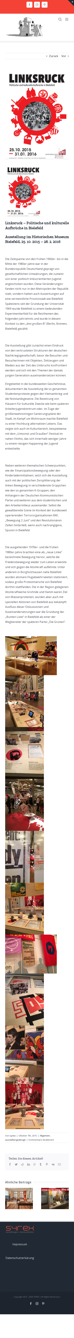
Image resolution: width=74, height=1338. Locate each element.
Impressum (19, 1244)
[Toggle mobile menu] (67, 19)
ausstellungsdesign (15, 1139)
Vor (63, 56)
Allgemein (45, 1135)
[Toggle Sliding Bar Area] (71, 3)
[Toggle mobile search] (60, 19)
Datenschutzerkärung (20, 1258)
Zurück (53, 56)
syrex (13, 1135)
